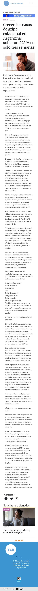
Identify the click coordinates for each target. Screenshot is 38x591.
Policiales (16, 565)
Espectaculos (21, 568)
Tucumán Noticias (8, 12)
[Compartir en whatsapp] (17, 499)
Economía (24, 561)
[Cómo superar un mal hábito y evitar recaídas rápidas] (19, 517)
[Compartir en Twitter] (11, 499)
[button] (16, 540)
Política (16, 561)
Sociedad (17, 12)
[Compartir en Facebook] (6, 499)
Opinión (25, 565)
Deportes (25, 563)
